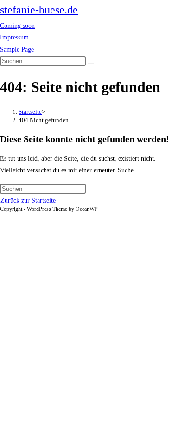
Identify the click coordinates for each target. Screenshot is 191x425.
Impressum (14, 37)
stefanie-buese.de (39, 10)
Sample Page (17, 49)
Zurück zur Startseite (28, 200)
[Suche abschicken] (91, 63)
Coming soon (17, 25)
